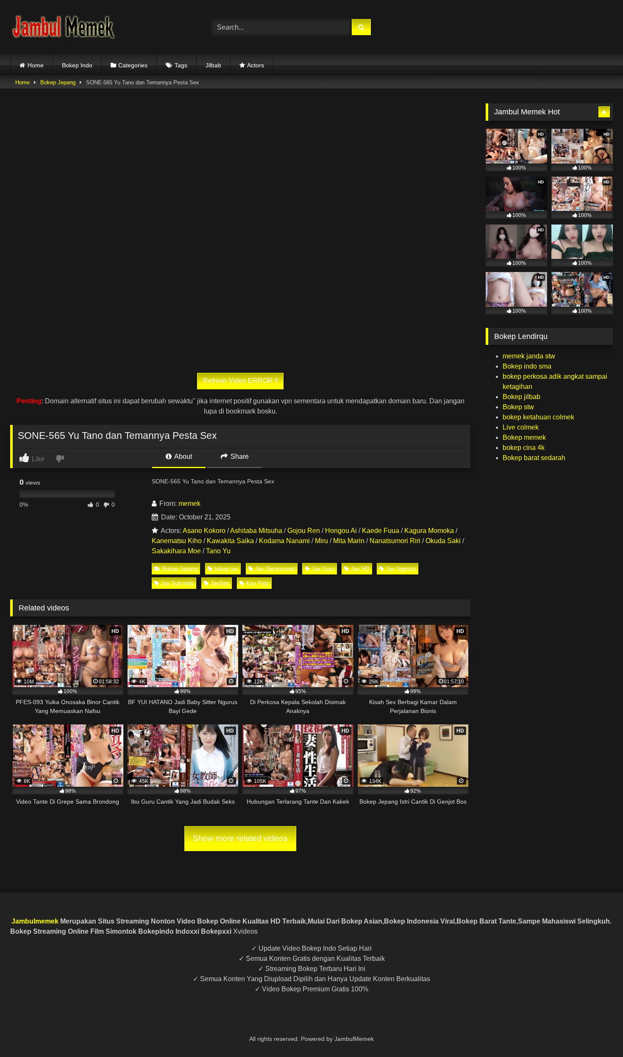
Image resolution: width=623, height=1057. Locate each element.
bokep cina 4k (524, 447)
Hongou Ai (341, 530)
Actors (255, 65)
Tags (181, 65)
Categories (132, 65)
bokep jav (226, 569)
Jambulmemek (34, 921)
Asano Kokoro (204, 530)
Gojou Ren (303, 530)
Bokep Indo (77, 65)
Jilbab (213, 65)
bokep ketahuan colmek (538, 417)
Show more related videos (240, 838)
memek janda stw (529, 356)
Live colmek (521, 427)
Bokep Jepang (57, 82)
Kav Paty (257, 583)
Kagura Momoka (429, 530)
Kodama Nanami (284, 540)
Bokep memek (524, 437)
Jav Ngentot (401, 569)
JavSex (220, 583)
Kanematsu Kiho (177, 540)
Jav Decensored (275, 569)
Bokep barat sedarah (534, 457)
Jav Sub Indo (177, 583)
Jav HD (360, 569)
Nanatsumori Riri (395, 540)
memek (189, 503)
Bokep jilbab (521, 396)
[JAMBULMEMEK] (63, 27)
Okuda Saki (443, 540)
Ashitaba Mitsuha (256, 530)
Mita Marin (348, 540)
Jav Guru (323, 569)
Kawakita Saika (230, 540)
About (182, 456)
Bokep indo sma (527, 366)
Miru (321, 540)
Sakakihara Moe (176, 551)
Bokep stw (518, 407)
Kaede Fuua (380, 530)
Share (239, 456)
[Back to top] (596, 1032)
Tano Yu (218, 551)
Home (36, 65)
